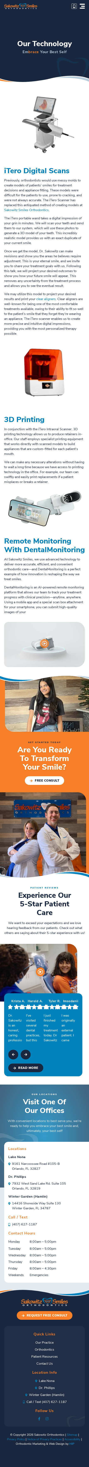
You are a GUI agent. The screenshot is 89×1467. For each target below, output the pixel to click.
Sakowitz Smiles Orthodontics (26, 210)
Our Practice (44, 1342)
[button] (82, 6)
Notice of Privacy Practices (44, 1439)
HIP (71, 1444)
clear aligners (46, 299)
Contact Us (44, 1363)
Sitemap (72, 1435)
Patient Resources (44, 1356)
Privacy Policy (16, 1439)
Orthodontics (44, 1349)
